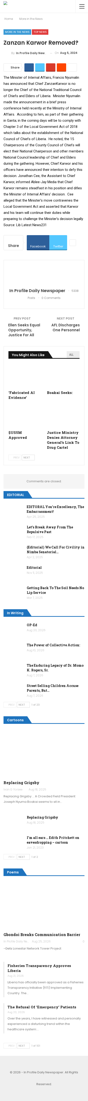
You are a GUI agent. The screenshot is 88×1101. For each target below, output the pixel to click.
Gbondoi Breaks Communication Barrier (42, 934)
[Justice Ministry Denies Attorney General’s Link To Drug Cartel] (63, 416)
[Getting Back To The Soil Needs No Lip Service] (14, 593)
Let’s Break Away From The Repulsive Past (50, 529)
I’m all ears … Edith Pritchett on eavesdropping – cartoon (53, 840)
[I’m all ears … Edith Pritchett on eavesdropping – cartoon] (14, 843)
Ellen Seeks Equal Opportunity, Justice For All (24, 330)
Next (27, 457)
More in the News (17, 32)
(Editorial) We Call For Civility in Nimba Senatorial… (55, 549)
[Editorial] (14, 572)
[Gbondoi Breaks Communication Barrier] (44, 905)
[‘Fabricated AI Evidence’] (24, 376)
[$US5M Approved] (24, 416)
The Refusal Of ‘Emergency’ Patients (42, 1007)
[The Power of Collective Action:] (14, 650)
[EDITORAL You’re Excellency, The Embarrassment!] (14, 512)
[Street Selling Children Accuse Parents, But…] (14, 691)
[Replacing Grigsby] (44, 753)
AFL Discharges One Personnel (65, 327)
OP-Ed (32, 625)
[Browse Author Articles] (44, 274)
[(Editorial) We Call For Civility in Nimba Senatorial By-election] (14, 552)
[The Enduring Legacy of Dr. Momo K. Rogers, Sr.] (14, 670)
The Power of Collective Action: (53, 645)
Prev (16, 457)
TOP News (40, 32)
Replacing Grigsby (21, 782)
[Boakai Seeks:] (63, 376)
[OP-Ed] (14, 630)
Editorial (34, 567)
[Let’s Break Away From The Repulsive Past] (14, 532)
